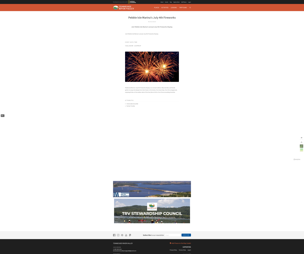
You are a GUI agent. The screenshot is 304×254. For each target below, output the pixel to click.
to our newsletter (153, 235)
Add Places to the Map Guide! (181, 243)
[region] (152, 137)
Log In (189, 2)
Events (166, 2)
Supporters (187, 247)
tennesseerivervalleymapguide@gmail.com (124, 251)
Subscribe (186, 235)
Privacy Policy (173, 250)
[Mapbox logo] (296, 159)
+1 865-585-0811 (117, 249)
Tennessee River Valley (123, 243)
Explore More (176, 2)
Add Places (184, 2)
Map (171, 2)
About (162, 2)
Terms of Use (182, 250)
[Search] (190, 7)
